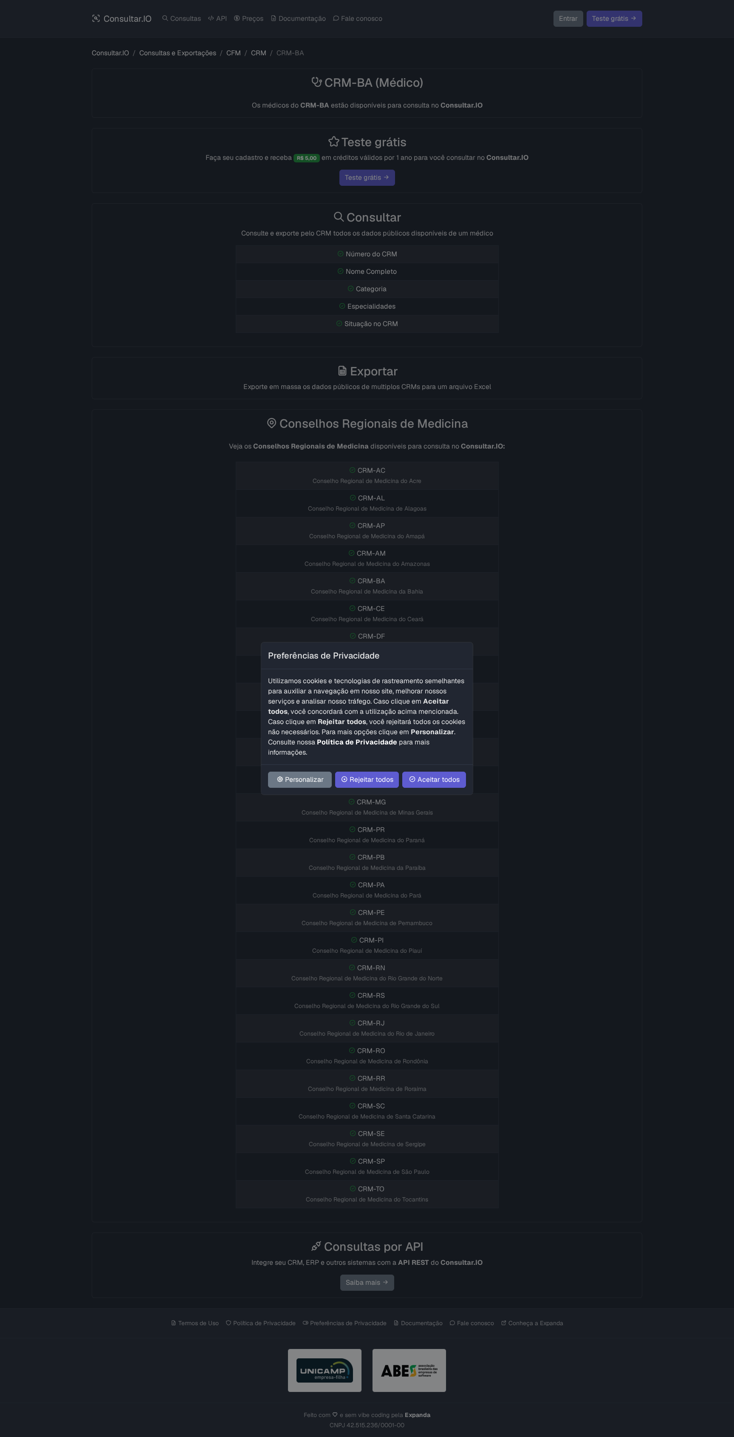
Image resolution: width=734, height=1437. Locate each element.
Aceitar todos (439, 779)
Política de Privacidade (357, 742)
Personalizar (304, 779)
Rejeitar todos (371, 779)
